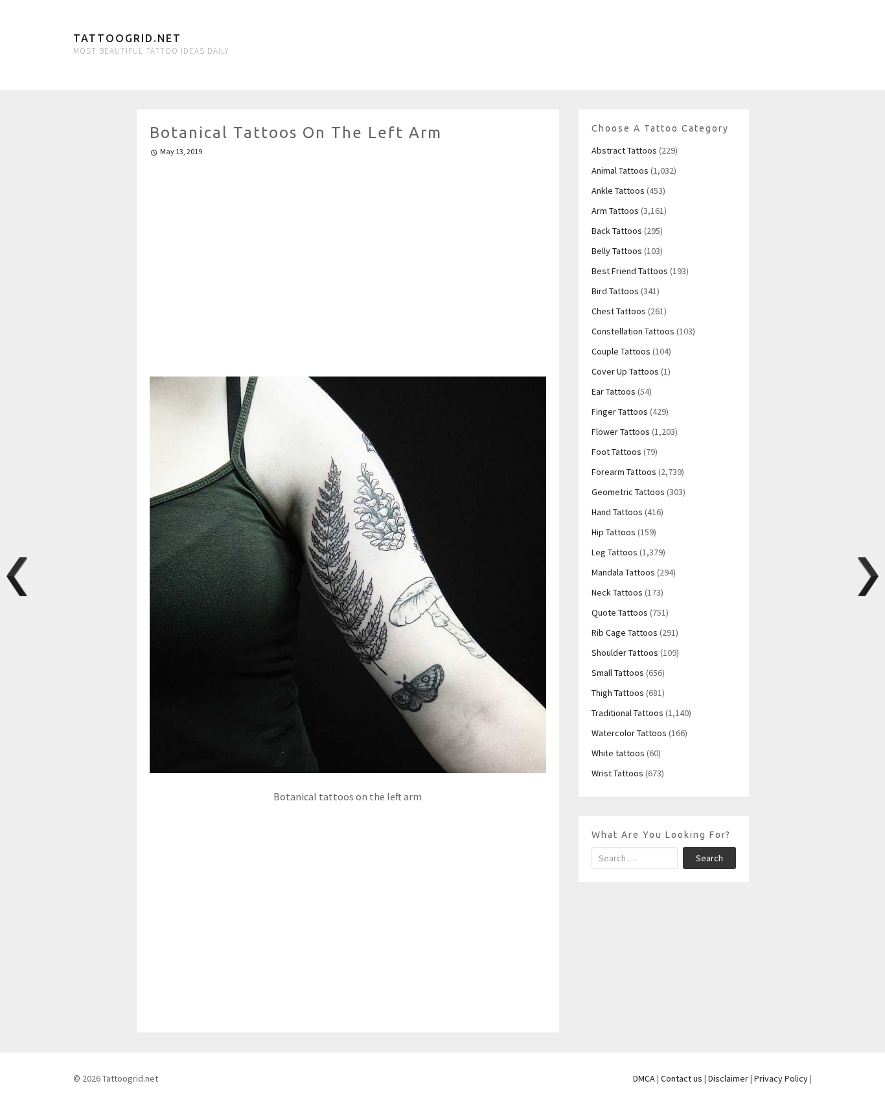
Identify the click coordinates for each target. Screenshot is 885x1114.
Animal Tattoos (620, 170)
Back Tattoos (617, 231)
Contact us (681, 1078)
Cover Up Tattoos (625, 371)
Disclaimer (728, 1078)
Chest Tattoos (619, 311)
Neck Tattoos (617, 592)
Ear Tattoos (614, 391)
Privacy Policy (781, 1078)
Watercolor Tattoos (629, 733)
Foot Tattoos (616, 452)
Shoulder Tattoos (625, 652)
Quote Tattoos (620, 612)
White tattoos (618, 753)
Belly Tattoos (617, 251)
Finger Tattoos (620, 411)
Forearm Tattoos (624, 472)
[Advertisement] (348, 261)
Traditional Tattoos (627, 713)
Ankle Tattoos (618, 190)
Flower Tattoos (621, 431)
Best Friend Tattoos (630, 271)
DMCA (644, 1078)
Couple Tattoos (621, 351)
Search (709, 858)
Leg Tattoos (615, 552)
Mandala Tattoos (623, 572)
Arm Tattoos (615, 210)
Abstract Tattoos (624, 150)
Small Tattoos (618, 673)
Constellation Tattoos (633, 331)
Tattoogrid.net (127, 38)
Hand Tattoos (617, 512)
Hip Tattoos (614, 532)
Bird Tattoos (615, 291)
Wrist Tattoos (617, 773)
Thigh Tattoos (618, 693)
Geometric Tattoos (628, 492)
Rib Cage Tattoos (625, 632)
